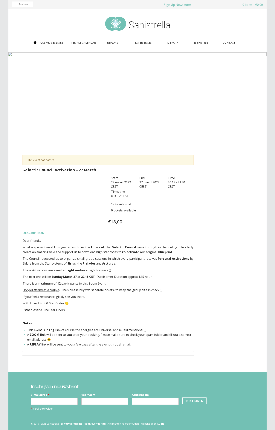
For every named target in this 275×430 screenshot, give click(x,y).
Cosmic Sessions (52, 42)
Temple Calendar (83, 42)
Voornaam (88, 395)
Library (173, 42)
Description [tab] (33, 233)
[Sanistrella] (137, 23)
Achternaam (140, 395)
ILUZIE (160, 423)
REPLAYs (112, 42)
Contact (229, 42)
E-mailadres (40, 395)
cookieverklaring (95, 423)
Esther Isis (201, 42)
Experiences (143, 42)
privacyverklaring (71, 423)
